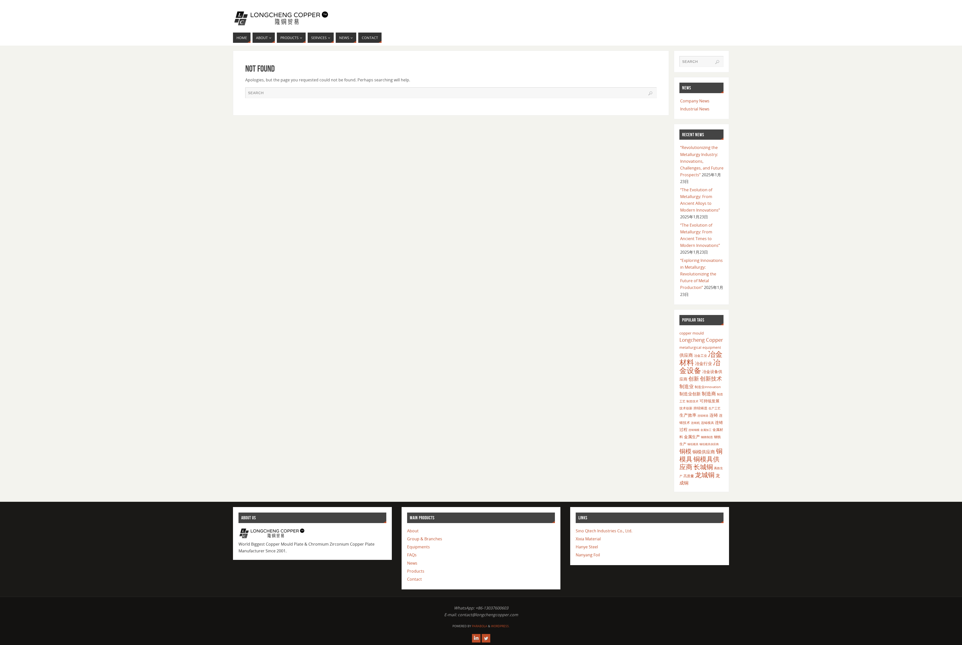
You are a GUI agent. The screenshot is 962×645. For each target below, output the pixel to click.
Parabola (479, 626)
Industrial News (694, 109)
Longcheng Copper (701, 340)
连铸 (713, 415)
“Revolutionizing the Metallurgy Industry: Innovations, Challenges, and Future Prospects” (702, 161)
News (412, 563)
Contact (414, 579)
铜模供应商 (703, 452)
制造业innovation (708, 387)
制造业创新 (690, 394)
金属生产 (692, 436)
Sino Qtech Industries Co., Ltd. (604, 531)
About (413, 531)
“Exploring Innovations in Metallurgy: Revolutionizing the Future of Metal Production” (701, 274)
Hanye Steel (587, 547)
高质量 (688, 475)
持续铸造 (700, 408)
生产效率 (687, 415)
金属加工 (705, 430)
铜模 (685, 451)
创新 (693, 378)
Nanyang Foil (588, 555)
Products (415, 571)
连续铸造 (702, 415)
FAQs (412, 555)
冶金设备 (699, 366)
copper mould (691, 333)
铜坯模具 (692, 444)
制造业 (686, 386)
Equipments (418, 547)
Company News (694, 101)
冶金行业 (703, 363)
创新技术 (711, 378)
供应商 (686, 355)
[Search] (650, 93)
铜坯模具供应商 (709, 444)
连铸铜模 (693, 430)
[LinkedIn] (476, 638)
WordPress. (500, 626)
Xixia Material (588, 539)
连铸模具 (707, 422)
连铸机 (695, 423)
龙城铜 (704, 474)
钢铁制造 (707, 437)
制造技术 (692, 401)
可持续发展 (709, 401)
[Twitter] (486, 638)
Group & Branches (424, 539)
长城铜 (703, 466)
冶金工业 (700, 355)
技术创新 (685, 408)
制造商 (709, 393)
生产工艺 (714, 408)
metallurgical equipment (700, 347)
